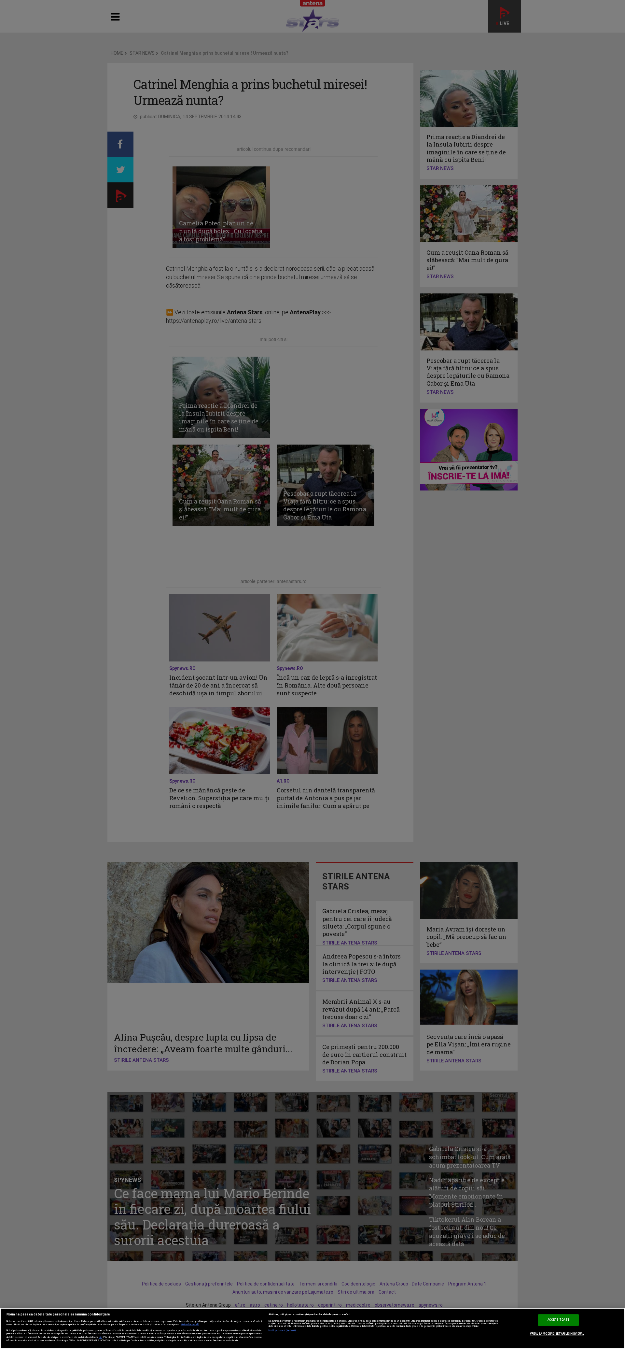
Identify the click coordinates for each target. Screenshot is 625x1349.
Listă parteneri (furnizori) (282, 1330)
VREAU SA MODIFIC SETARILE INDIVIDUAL (557, 1333)
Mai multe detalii (190, 1324)
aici (100, 1337)
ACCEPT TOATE (558, 1319)
